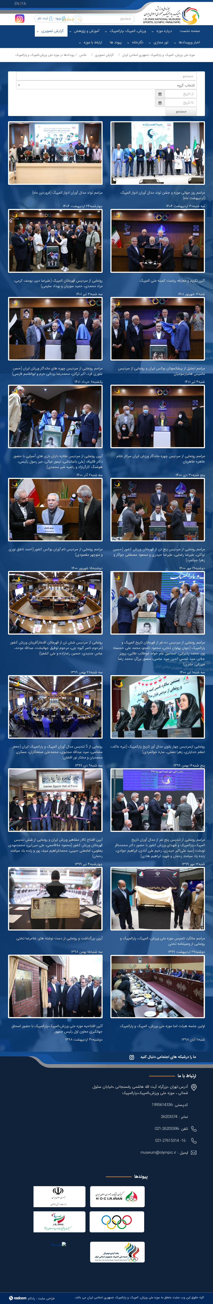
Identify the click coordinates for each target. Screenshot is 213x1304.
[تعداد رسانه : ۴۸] (55, 800)
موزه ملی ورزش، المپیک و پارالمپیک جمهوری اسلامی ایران (158, 54)
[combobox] (106, 84)
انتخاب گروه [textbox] (186, 85)
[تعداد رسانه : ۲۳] (157, 707)
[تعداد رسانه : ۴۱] (55, 707)
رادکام (31, 1298)
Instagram (19, 18)
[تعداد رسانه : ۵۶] (55, 899)
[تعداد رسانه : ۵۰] (55, 986)
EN (17, 4)
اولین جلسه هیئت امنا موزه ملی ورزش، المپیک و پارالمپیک (162, 1026)
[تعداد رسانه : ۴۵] (55, 603)
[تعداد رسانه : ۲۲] (157, 800)
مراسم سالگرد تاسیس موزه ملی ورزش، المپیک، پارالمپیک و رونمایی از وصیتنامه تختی (162, 941)
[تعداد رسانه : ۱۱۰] (55, 329)
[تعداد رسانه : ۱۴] (157, 153)
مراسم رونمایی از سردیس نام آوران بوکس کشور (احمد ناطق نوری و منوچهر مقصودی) (56, 552)
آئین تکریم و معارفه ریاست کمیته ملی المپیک (172, 280)
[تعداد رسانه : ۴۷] (157, 241)
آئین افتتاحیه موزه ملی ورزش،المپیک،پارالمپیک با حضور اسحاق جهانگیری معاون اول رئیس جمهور (57, 1028)
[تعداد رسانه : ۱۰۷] (157, 416)
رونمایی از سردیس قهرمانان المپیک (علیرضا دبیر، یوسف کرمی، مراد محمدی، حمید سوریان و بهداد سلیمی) (58, 283)
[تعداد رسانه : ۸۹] (55, 241)
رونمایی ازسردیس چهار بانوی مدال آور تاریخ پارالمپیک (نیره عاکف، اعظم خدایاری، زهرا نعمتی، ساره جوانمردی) (157, 749)
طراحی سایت (46, 1298)
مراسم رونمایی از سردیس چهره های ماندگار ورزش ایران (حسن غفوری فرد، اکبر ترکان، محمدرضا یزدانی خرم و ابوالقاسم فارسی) (57, 371)
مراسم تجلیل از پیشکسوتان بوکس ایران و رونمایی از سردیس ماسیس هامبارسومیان (161, 371)
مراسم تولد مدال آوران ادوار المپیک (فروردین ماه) (67, 192)
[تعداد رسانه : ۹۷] (157, 329)
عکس (82, 54)
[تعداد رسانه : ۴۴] (157, 899)
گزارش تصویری (104, 54)
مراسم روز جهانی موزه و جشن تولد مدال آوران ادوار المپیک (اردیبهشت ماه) (162, 195)
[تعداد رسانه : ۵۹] (55, 509)
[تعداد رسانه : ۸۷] (55, 416)
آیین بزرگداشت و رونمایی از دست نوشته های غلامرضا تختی (59, 938)
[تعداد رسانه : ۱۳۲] (157, 603)
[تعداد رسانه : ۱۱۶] (157, 509)
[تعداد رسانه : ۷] (55, 153)
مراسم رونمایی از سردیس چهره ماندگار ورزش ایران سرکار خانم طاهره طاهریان (160, 458)
